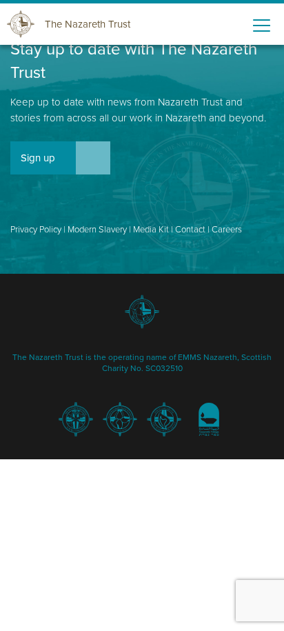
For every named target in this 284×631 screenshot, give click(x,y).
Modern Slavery (97, 229)
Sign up (38, 158)
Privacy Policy (35, 229)
